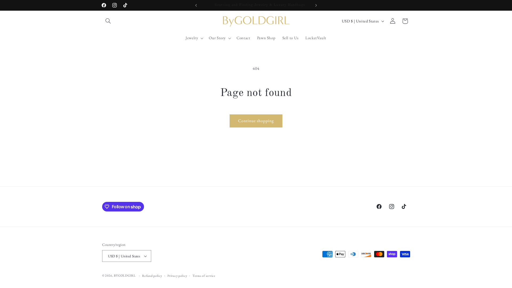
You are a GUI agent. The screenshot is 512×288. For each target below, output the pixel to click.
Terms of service (204, 276)
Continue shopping (256, 120)
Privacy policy (177, 276)
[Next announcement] (316, 5)
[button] (108, 21)
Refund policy (152, 276)
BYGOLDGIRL (124, 275)
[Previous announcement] (196, 5)
